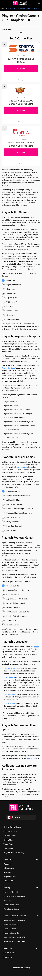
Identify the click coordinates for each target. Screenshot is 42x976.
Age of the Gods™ (9, 368)
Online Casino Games (12, 827)
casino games (22, 467)
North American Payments (14, 896)
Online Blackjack (10, 831)
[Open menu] (3, 3)
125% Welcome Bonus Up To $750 (21, 60)
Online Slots (8, 840)
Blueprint (7, 872)
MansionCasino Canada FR (14, 920)
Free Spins (8, 957)
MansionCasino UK (11, 929)
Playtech (7, 864)
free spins (31, 758)
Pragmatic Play (10, 876)
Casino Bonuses (10, 953)
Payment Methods (11, 892)
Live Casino (8, 848)
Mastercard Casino (11, 905)
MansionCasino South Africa (15, 937)
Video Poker (8, 844)
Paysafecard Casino (11, 909)
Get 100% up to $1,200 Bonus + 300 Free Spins (21, 102)
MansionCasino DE (11, 933)
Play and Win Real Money (14, 852)
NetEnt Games (9, 881)
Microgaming (9, 868)
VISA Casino (9, 900)
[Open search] (39, 3)
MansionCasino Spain (12, 924)
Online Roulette (10, 835)
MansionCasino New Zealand (15, 941)
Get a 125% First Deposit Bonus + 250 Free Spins (21, 144)
